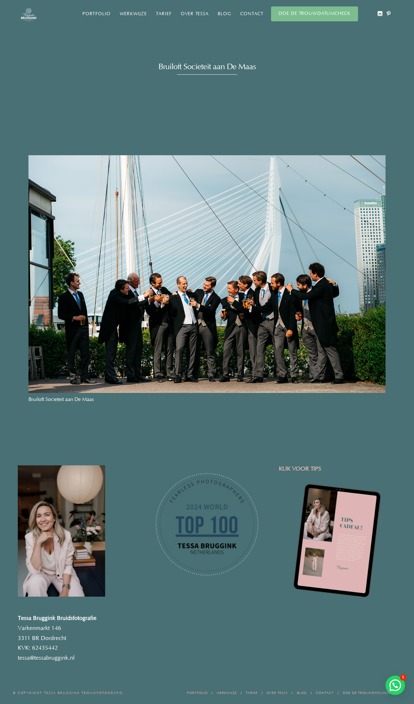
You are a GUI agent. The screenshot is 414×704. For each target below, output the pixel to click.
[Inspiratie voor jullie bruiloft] (389, 13)
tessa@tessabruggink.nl (46, 658)
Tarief (164, 13)
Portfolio (96, 13)
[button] (395, 685)
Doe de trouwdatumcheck (314, 13)
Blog (224, 13)
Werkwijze (133, 13)
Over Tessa (195, 13)
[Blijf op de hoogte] (380, 13)
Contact (252, 13)
